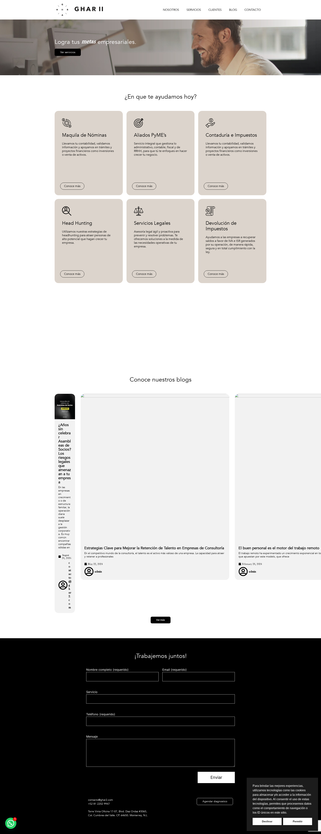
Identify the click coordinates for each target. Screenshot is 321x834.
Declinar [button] (267, 821)
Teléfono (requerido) (100, 714)
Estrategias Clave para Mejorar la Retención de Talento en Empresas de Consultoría (154, 548)
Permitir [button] (297, 821)
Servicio (92, 692)
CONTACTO (252, 10)
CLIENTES (215, 10)
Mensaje (92, 736)
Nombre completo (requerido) (107, 669)
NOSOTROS (171, 10)
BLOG (233, 10)
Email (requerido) (174, 669)
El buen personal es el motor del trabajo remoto (279, 548)
